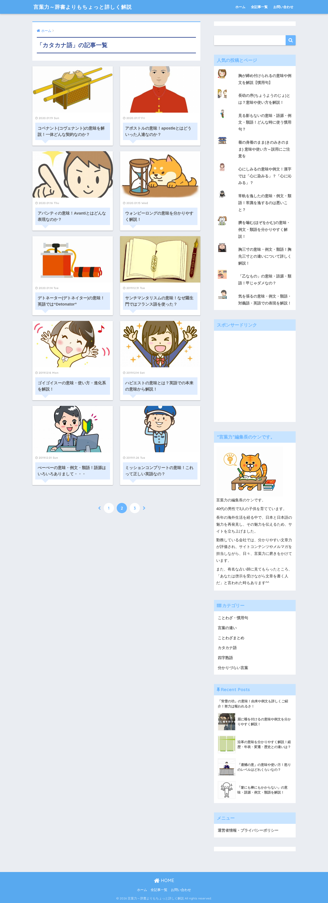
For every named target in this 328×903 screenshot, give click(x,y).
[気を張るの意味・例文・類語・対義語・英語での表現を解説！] (254, 289)
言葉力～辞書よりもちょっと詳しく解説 (82, 7)
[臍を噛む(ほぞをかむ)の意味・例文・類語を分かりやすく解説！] (254, 216)
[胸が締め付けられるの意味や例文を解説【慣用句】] (254, 69)
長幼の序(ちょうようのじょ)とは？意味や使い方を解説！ (264, 99)
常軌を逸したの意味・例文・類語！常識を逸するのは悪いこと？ (264, 203)
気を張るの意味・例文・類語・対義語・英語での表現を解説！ (264, 299)
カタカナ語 (227, 648)
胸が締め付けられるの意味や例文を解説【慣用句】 (264, 79)
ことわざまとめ (231, 638)
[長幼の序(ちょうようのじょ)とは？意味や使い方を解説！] (254, 89)
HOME (167, 880)
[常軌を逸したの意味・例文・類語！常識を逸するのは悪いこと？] (254, 189)
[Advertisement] (254, 380)
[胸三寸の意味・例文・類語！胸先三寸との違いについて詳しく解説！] (254, 243)
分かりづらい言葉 (233, 668)
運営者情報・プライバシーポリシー (248, 830)
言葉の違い (227, 628)
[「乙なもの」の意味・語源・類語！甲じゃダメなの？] (254, 269)
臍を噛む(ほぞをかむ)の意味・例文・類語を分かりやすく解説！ (264, 229)
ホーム (240, 7)
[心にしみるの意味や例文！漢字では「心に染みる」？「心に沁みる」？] (254, 162)
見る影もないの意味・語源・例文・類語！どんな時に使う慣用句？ (264, 122)
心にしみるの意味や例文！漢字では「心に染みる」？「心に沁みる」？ (264, 176)
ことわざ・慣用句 (233, 618)
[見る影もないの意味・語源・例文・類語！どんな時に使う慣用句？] (254, 109)
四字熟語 (225, 658)
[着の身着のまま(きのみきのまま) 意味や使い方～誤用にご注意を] (254, 136)
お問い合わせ (283, 7)
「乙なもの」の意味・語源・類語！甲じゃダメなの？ (264, 279)
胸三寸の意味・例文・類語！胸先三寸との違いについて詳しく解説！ (264, 256)
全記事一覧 (259, 7)
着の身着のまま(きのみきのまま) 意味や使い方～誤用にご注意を (264, 149)
